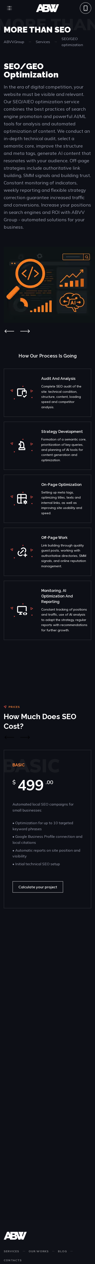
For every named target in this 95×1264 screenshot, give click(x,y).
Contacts (13, 1260)
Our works (39, 1251)
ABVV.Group (14, 41)
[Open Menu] (9, 8)
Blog (62, 1251)
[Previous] (9, 331)
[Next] (24, 331)
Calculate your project (37, 887)
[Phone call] (85, 8)
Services (43, 41)
